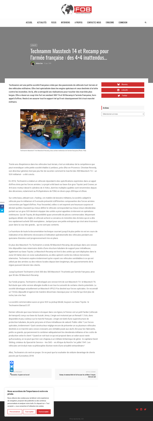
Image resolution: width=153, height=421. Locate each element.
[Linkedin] (11, 370)
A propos (78, 22)
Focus (53, 22)
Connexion (123, 22)
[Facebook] (11, 363)
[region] (29, 402)
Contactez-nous (94, 22)
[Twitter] (11, 366)
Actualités (41, 22)
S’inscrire (110, 22)
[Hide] (11, 374)
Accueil (29, 22)
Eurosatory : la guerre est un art (20, 374)
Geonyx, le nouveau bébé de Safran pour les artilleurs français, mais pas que (77, 375)
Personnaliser (15, 412)
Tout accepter (44, 412)
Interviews (65, 22)
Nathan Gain (39, 63)
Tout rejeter (29, 412)
